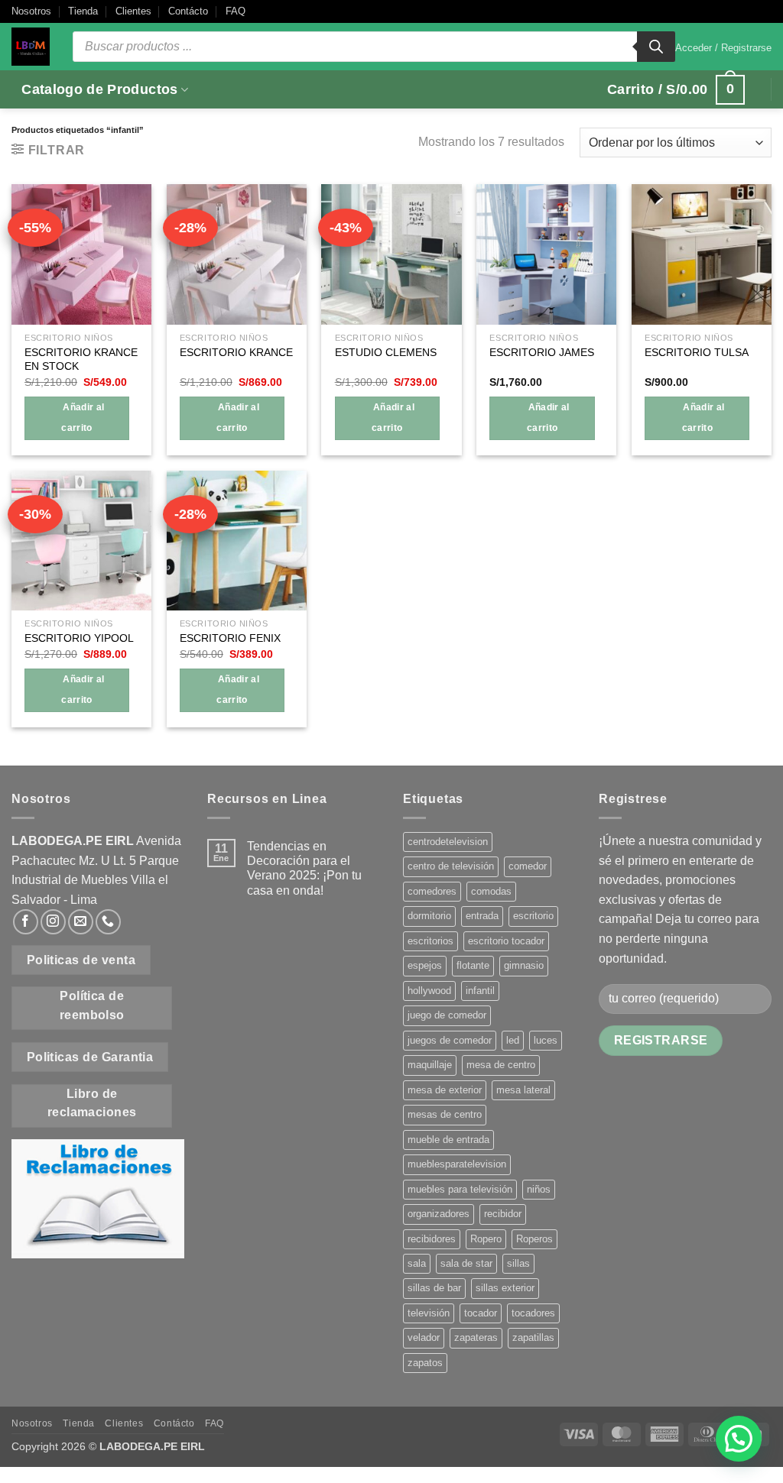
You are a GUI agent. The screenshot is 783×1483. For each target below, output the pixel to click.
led (512, 1040)
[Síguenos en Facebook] (25, 921)
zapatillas (533, 1337)
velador (424, 1337)
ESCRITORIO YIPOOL (79, 638)
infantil (480, 990)
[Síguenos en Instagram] (53, 921)
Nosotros (31, 11)
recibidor (502, 1213)
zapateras (476, 1337)
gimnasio (524, 965)
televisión (429, 1313)
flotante (472, 965)
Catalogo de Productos (99, 89)
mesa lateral (523, 1090)
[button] (723, 48)
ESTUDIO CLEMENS (386, 352)
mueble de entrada (448, 1139)
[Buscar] (656, 46)
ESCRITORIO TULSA (697, 352)
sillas (518, 1263)
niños (539, 1189)
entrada (482, 915)
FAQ (235, 11)
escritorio (533, 915)
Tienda (83, 11)
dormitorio (429, 915)
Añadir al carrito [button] (82, 418)
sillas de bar (434, 1288)
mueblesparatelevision (457, 1164)
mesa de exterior (445, 1090)
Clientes (133, 11)
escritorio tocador (506, 941)
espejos (425, 965)
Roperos (534, 1239)
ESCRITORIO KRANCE (236, 352)
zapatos (425, 1362)
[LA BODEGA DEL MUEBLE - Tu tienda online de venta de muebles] (30, 47)
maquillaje (430, 1064)
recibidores (432, 1239)
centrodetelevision (448, 841)
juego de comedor (447, 1015)
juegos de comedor (450, 1040)
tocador (480, 1313)
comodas (491, 891)
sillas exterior (505, 1288)
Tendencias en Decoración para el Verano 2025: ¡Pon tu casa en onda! (304, 868)
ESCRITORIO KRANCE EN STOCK (81, 359)
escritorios (430, 941)
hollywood (429, 990)
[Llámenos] (108, 921)
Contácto (188, 11)
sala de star (466, 1263)
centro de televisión (451, 866)
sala (417, 1263)
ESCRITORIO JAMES (541, 352)
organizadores (438, 1213)
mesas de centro (445, 1114)
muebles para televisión (460, 1189)
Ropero (486, 1239)
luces (545, 1040)
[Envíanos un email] (80, 921)
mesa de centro (500, 1064)
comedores (432, 891)
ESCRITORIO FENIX (230, 638)
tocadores (533, 1313)
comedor (527, 866)
